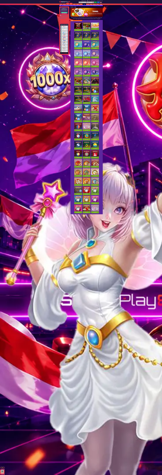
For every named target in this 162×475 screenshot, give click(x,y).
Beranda (61, 4)
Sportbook (64, 4)
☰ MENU (2, 467)
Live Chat (89, 0)
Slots (71, 4)
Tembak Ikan (94, 4)
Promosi (101, 4)
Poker (81, 4)
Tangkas (91, 4)
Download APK (84, 0)
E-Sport (68, 4)
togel (84, 4)
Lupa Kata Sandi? (99, 0)
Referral (98, 4)
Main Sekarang (78, 39)
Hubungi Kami (94, 0)
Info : (60, 5)
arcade (78, 4)
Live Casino (87, 4)
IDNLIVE (74, 4)
